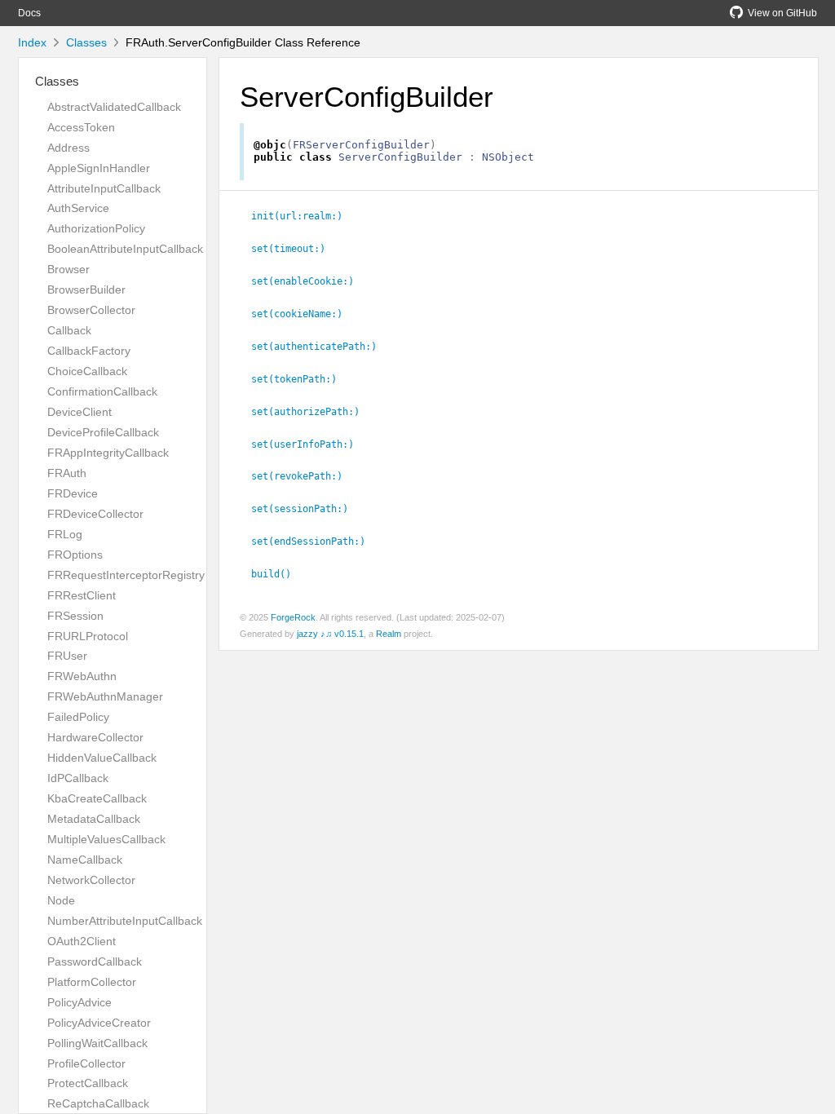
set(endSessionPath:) (315, 541)
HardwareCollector (95, 737)
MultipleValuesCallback (106, 839)
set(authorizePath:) (312, 412)
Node (61, 900)
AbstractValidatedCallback (114, 106)
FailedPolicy (78, 716)
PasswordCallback (94, 961)
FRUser (67, 655)
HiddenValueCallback (102, 757)
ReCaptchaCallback (98, 1103)
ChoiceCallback (87, 371)
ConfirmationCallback (102, 391)
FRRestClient (81, 595)
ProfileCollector (86, 1063)
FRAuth (66, 473)
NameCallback (84, 859)
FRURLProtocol (87, 636)
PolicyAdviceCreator (99, 1022)
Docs (29, 13)
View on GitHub (782, 13)
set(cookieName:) (303, 314)
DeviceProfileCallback (103, 432)
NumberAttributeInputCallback (124, 920)
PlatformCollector (91, 981)
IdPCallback (77, 778)
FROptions (75, 554)
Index (32, 42)
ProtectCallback (87, 1083)
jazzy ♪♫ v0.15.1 (330, 634)
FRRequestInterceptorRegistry (126, 574)
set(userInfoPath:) (309, 444)
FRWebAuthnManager (105, 696)
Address (68, 147)
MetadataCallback (93, 818)
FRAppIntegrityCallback (108, 452)
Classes (86, 42)
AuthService (78, 207)
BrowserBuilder (86, 289)
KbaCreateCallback (97, 798)
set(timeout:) (295, 248)
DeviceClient (79, 411)
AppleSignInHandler (98, 168)
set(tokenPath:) (301, 379)
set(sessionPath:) (306, 509)
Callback (69, 330)
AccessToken (81, 127)
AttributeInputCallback (104, 188)
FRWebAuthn (82, 676)
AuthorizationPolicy (96, 228)
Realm (388, 634)
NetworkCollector (91, 879)
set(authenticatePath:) (321, 346)
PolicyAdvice (79, 1002)
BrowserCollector (91, 309)
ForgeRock (293, 617)
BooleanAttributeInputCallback (125, 248)
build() (278, 574)
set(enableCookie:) (309, 281)
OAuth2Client (81, 941)
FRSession (75, 615)
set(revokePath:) (303, 476)
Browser (68, 269)
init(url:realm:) (303, 216)
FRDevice (72, 493)
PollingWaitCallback (97, 1043)
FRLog (64, 534)
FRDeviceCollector (95, 513)
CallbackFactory (88, 350)
